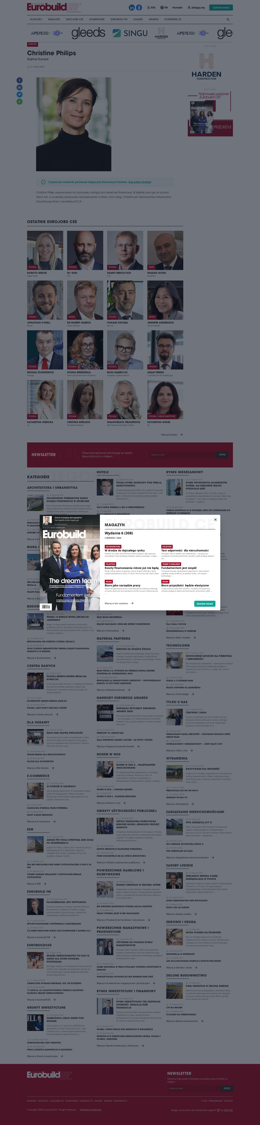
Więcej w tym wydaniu (119, 604)
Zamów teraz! (205, 603)
